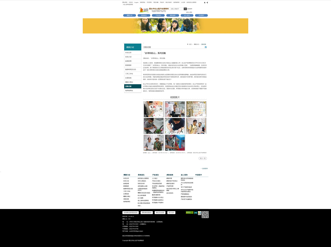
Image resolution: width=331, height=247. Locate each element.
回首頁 (131, 2)
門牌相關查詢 (185, 194)
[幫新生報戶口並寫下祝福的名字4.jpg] (175, 126)
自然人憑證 (189, 12)
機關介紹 (196, 44)
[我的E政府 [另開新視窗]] (196, 213)
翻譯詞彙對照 (156, 195)
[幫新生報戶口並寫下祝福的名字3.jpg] (154, 126)
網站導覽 (124, 2)
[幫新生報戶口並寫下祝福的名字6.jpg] (154, 143)
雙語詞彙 (156, 2)
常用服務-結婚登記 (158, 200)
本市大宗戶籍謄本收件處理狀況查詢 (187, 190)
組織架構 (128, 61)
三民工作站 (129, 74)
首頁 (190, 44)
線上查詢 (184, 175)
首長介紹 (128, 57)
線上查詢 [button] (187, 15)
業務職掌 (128, 65)
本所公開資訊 (142, 181)
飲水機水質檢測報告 (144, 203)
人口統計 (155, 178)
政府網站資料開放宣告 (130, 212)
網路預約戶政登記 (171, 181)
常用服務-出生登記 (158, 197)
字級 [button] (204, 2)
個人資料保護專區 (128, 4)
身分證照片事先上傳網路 (172, 189)
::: (122, 1)
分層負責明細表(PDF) (142, 189)
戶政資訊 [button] (158, 15)
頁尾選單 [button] (205, 168)
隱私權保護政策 (147, 212)
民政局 (162, 2)
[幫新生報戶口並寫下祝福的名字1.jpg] (154, 109)
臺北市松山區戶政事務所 (154, 9)
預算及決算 (141, 183)
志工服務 (140, 198)
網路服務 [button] (172, 15)
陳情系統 (142, 2)
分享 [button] (207, 2)
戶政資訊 (155, 175)
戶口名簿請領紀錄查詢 (187, 183)
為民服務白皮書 (142, 186)
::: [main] (143, 43)
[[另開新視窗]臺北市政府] (199, 213)
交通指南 (128, 78)
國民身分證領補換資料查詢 (187, 179)
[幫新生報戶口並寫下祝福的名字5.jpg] (196, 126)
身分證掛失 (169, 193)
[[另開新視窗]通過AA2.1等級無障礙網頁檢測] (189, 212)
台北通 (183, 2)
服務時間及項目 (130, 69)
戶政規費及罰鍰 (157, 183)
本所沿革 (128, 52)
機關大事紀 (129, 82)
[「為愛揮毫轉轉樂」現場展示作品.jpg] (196, 109)
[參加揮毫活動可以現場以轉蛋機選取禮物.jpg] (175, 143)
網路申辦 (169, 178)
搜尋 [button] (185, 9)
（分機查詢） (143, 224)
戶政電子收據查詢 (186, 199)
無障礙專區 (176, 2)
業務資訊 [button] (144, 15)
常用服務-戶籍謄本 (158, 202)
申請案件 (201, 15)
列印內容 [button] (206, 47)
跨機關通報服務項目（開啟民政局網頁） (158, 191)
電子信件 (171, 212)
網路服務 (170, 175)
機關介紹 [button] (129, 15)
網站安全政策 (160, 212)
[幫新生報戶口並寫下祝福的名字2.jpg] (175, 109)
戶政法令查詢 (156, 181)
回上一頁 (202, 158)
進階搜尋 (189, 8)
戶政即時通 (169, 186)
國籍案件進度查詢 (186, 196)
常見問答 (149, 2)
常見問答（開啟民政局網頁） (158, 187)
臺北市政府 (169, 2)
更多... (140, 205)
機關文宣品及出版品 (144, 193)
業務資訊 (141, 175)
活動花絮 (128, 86)
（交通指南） (159, 221)
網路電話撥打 (170, 183)
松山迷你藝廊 (142, 195)
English (136, 2)
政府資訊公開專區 (191, 2)
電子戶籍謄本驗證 (186, 187)
